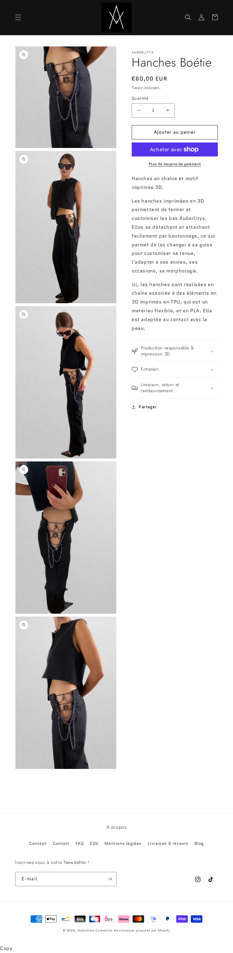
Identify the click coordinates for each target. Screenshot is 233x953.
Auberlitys (86, 930)
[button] (18, 17)
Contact (61, 843)
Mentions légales (123, 843)
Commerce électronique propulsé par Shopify (133, 930)
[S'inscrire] (109, 879)
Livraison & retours (168, 843)
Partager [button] (148, 407)
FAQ (80, 843)
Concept (38, 843)
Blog (199, 843)
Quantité (140, 98)
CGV (94, 843)
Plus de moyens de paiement (175, 163)
